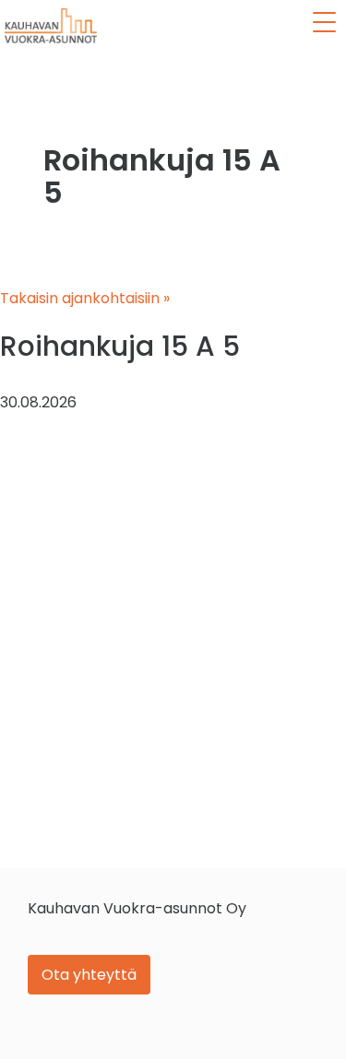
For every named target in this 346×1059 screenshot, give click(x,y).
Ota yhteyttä (89, 974)
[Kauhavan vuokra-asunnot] (51, 26)
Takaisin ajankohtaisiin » (85, 298)
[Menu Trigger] (323, 22)
